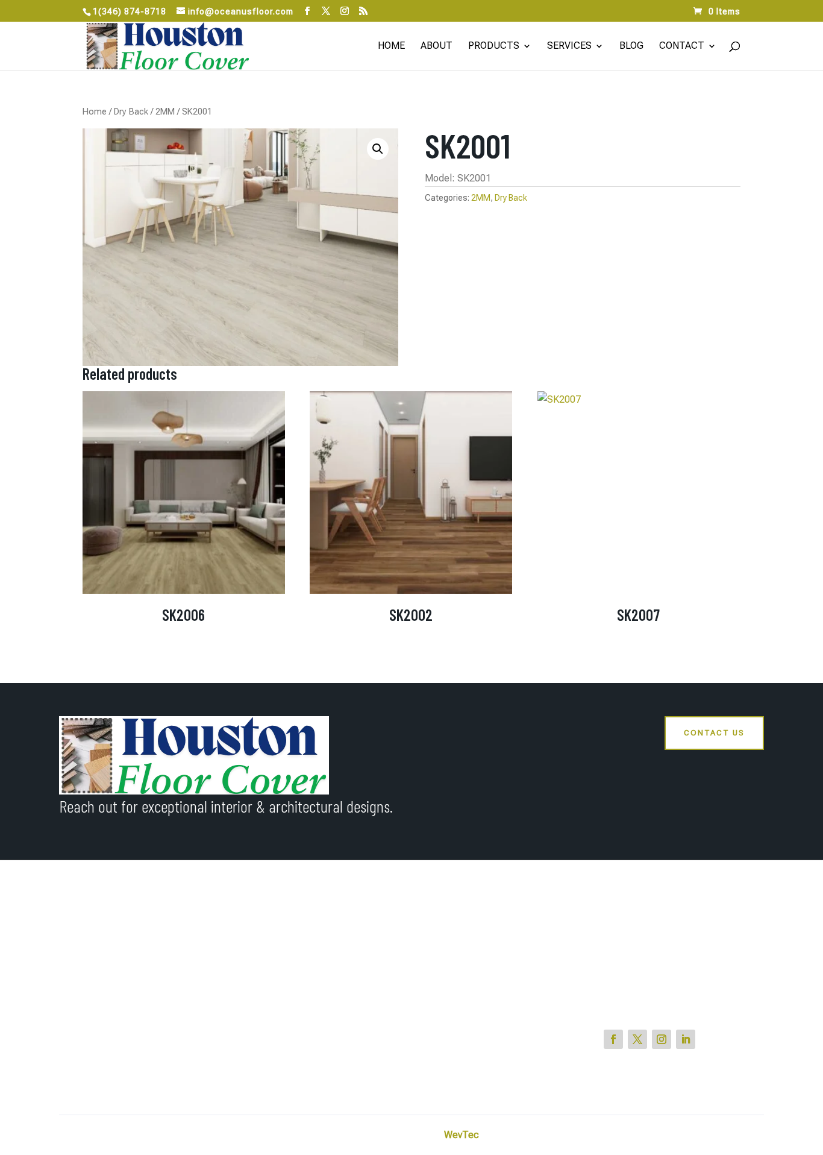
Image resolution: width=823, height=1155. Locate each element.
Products (493, 46)
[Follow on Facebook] (613, 1039)
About (436, 46)
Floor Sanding (449, 998)
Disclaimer (741, 1135)
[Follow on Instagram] (661, 1039)
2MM (165, 111)
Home (391, 46)
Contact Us (714, 732)
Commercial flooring (462, 936)
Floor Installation (455, 1080)
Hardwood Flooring (460, 1039)
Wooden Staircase (458, 977)
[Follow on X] (637, 1039)
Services (569, 46)
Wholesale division (458, 957)
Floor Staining (449, 1018)
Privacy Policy (681, 1135)
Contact (681, 46)
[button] (378, 149)
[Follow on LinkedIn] (685, 1039)
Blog (631, 46)
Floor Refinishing (455, 1059)
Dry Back (131, 111)
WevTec (461, 1135)
